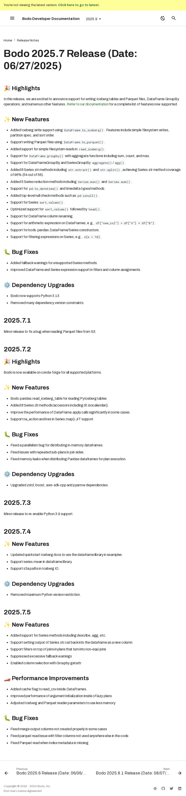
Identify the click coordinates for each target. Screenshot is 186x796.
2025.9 (91, 19)
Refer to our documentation (88, 104)
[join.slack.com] (155, 788)
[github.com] (163, 788)
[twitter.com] (171, 788)
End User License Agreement (23, 791)
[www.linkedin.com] (179, 788)
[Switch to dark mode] (162, 18)
